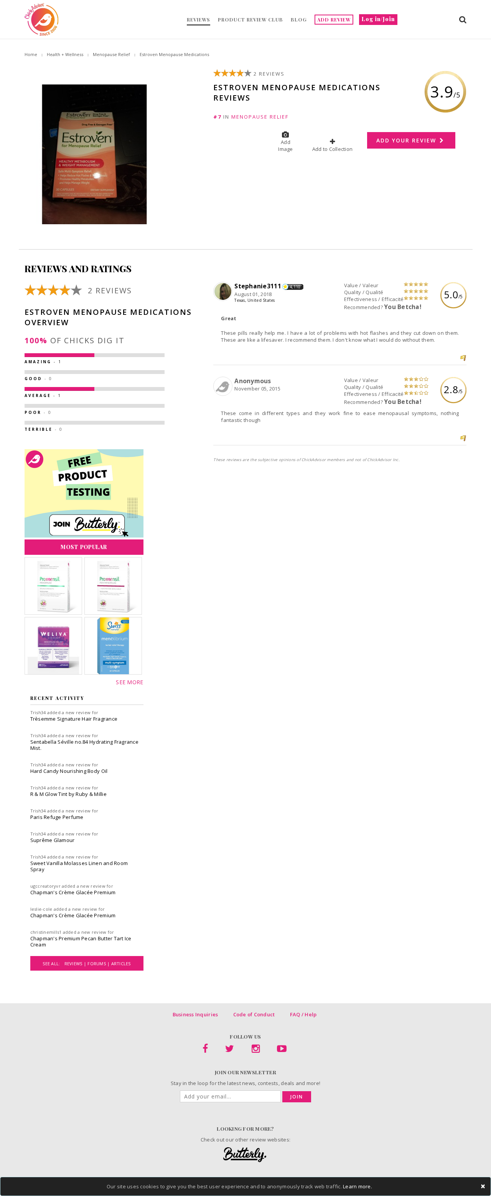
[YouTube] (282, 1050)
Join (296, 1096)
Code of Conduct (254, 1014)
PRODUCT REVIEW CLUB (250, 20)
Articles (121, 963)
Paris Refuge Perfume (57, 817)
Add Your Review (407, 140)
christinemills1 (46, 932)
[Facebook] (205, 1050)
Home (31, 54)
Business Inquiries (195, 1014)
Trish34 (38, 712)
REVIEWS (198, 20)
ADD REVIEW (334, 20)
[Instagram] (255, 1050)
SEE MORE (129, 682)
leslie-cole (41, 909)
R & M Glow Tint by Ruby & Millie (68, 794)
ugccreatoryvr (45, 886)
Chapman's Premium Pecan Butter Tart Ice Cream (81, 941)
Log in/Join (378, 19)
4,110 (295, 286)
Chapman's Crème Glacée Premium (73, 892)
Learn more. (357, 1186)
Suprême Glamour (52, 840)
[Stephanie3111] (223, 291)
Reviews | (76, 963)
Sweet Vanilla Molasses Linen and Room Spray (79, 866)
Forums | (99, 963)
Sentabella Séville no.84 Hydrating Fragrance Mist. (84, 745)
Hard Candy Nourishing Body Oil (69, 771)
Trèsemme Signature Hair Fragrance (74, 719)
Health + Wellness (65, 54)
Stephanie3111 (257, 286)
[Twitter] (229, 1050)
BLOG (299, 20)
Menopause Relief (111, 54)
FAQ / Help (303, 1014)
